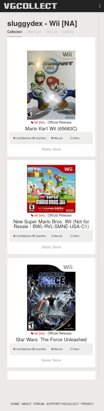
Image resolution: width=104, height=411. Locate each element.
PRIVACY (87, 404)
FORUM (39, 404)
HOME (15, 404)
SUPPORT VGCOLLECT (62, 404)
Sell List (52, 31)
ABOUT (26, 404)
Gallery (67, 31)
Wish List (34, 31)
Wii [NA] (39, 122)
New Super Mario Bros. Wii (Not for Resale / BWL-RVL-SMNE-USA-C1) (51, 224)
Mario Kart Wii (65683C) (51, 128)
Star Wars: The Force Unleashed (51, 339)
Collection (14, 31)
